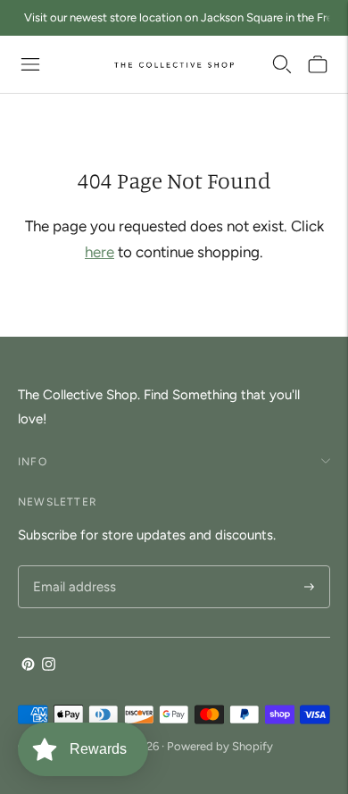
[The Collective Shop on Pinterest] (28, 666)
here (99, 252)
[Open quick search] (281, 64)
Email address (72, 566)
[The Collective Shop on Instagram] (48, 666)
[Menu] (30, 64)
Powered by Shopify (220, 746)
